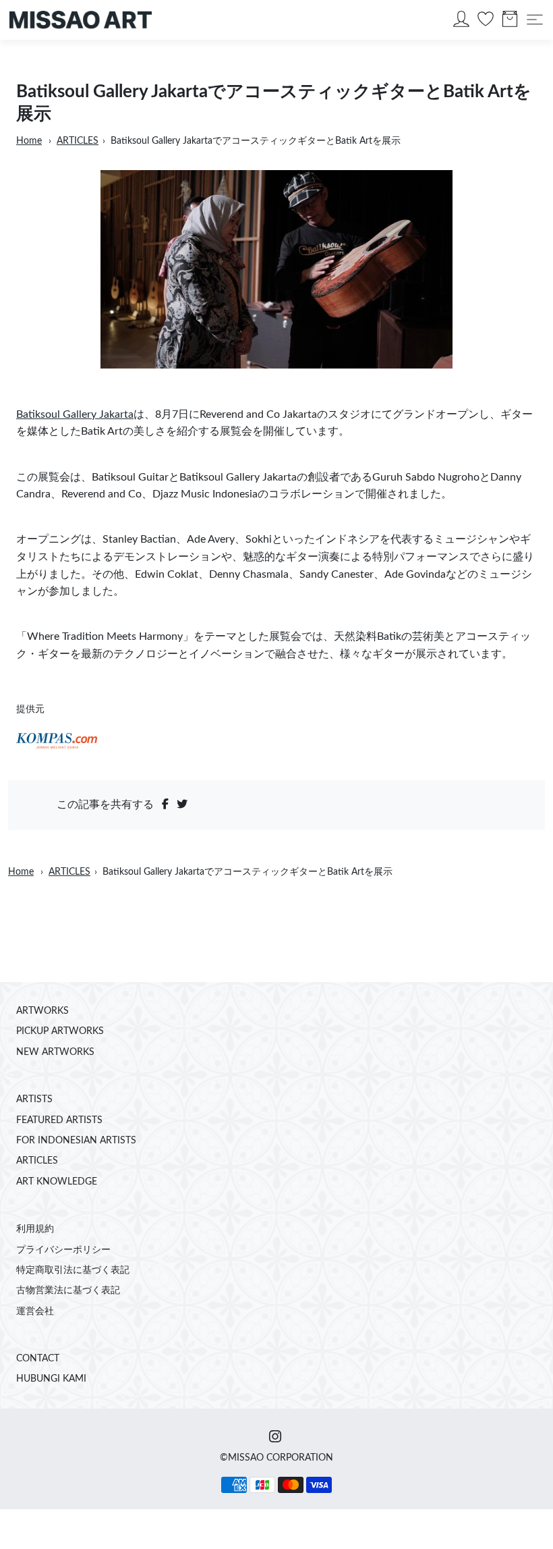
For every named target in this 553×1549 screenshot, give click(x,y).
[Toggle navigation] (535, 19)
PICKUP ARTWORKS (60, 1031)
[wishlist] (485, 22)
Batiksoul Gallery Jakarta (75, 414)
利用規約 (35, 1229)
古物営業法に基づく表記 (68, 1290)
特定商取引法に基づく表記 (72, 1270)
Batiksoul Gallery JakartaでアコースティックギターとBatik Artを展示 (256, 141)
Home (29, 141)
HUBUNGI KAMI (51, 1379)
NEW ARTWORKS (55, 1052)
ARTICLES (77, 141)
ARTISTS (34, 1099)
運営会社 (35, 1311)
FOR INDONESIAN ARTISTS (76, 1140)
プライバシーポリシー (63, 1250)
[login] (461, 22)
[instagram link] (275, 1437)
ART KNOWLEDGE (56, 1182)
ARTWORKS (42, 1011)
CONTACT (37, 1358)
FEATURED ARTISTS (59, 1120)
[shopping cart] (510, 22)
